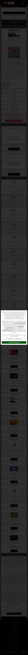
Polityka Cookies (14, 336)
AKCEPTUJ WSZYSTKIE (14, 342)
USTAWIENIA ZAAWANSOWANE (14, 338)
